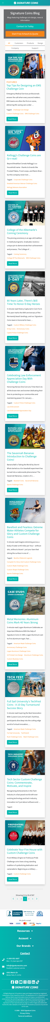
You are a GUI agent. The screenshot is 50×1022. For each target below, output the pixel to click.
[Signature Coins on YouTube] (21, 982)
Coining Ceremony (20, 254)
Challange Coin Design (21, 110)
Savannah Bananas (31, 481)
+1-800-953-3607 (13, 958)
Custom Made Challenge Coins (17, 566)
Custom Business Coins (15, 659)
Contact (25, 953)
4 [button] (28, 899)
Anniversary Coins (23, 329)
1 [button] (17, 899)
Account (24, 938)
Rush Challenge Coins (14, 737)
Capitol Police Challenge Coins (17, 333)
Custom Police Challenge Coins (24, 403)
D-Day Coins (11, 329)
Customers (19, 43)
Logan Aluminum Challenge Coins (18, 651)
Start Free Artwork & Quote (25, 34)
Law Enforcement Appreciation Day (19, 411)
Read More (13, 119)
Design (40, 43)
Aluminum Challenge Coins (33, 655)
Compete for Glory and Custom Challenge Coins (24, 562)
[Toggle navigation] (3, 3)
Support (35, 48)
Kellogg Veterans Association (17, 187)
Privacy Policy (25, 1013)
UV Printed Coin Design (15, 655)
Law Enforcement (13, 407)
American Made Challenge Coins (25, 643)
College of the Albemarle (16, 258)
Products (30, 43)
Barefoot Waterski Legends (23, 558)
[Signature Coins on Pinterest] (29, 982)
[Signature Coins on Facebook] (12, 982)
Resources (23, 931)
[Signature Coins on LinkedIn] (33, 982)
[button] (13, 899)
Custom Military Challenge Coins (25, 325)
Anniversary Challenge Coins (17, 647)
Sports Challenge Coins (15, 484)
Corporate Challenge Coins (23, 180)
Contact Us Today (25, 26)
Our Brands (24, 946)
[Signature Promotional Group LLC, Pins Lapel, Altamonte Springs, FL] (21, 913)
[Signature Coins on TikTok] (37, 982)
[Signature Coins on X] (16, 982)
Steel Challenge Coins (30, 737)
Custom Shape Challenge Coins (18, 570)
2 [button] (21, 899)
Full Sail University (13, 733)
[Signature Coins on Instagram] (25, 982)
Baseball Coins (19, 481)
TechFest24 (25, 733)
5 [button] (32, 899)
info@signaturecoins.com (17, 965)
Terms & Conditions (25, 1016)
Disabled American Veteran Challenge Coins (22, 183)
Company (15, 48)
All (9, 43)
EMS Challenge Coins (32, 114)
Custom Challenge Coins (15, 114)
